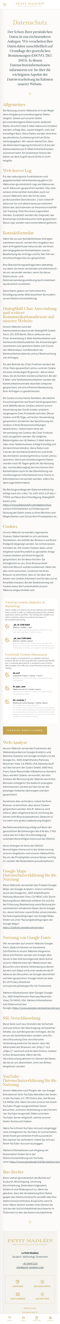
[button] (25, 730)
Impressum (30, 1308)
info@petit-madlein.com (30, 1267)
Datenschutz (30, 1312)
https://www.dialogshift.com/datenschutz (27, 505)
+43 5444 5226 (30, 1264)
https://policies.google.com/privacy (23, 928)
